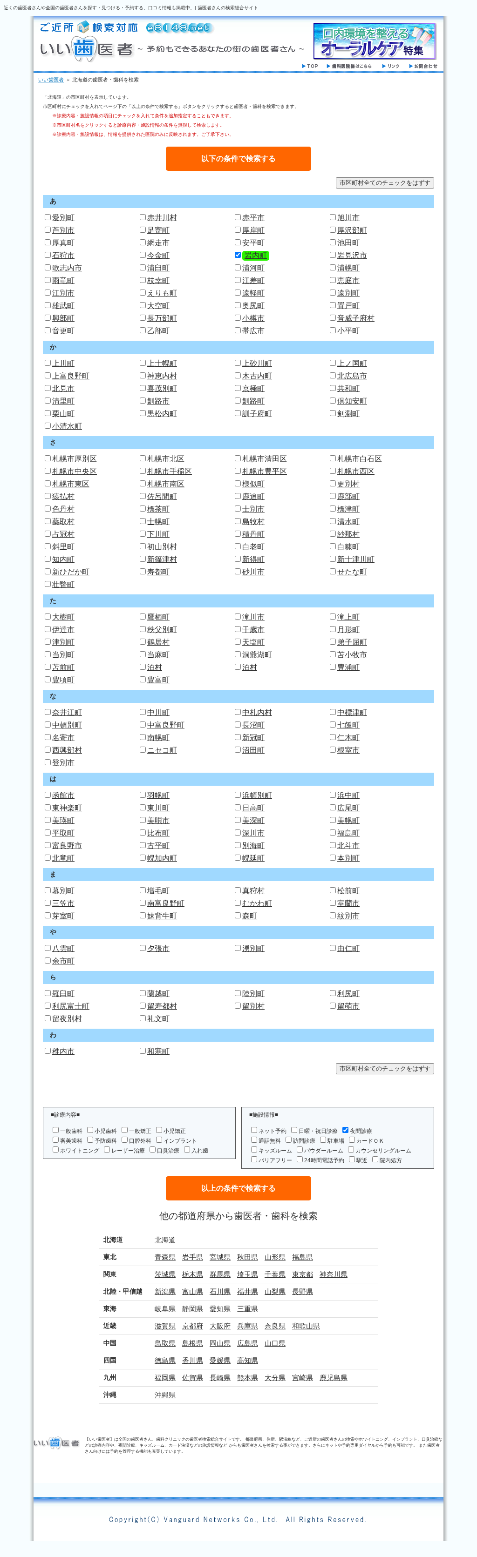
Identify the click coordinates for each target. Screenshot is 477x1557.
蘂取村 (63, 522)
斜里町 (63, 547)
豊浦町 (348, 667)
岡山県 (220, 1343)
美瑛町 (63, 820)
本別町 (348, 858)
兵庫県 (247, 1326)
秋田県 (247, 1257)
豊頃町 (63, 680)
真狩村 (253, 891)
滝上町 (348, 617)
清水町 (348, 522)
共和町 (348, 388)
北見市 (63, 388)
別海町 (253, 845)
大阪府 (220, 1326)
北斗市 (348, 845)
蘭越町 (158, 994)
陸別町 (253, 994)
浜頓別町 (257, 795)
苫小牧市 (352, 655)
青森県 (165, 1257)
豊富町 (158, 680)
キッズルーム (275, 1150)
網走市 (158, 243)
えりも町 (162, 293)
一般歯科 (71, 1131)
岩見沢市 (352, 255)
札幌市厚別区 (74, 459)
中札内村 (257, 712)
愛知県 (220, 1309)
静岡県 (192, 1309)
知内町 (63, 559)
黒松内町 (162, 414)
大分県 (275, 1378)
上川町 (63, 363)
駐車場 (335, 1141)
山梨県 (275, 1291)
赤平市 (253, 218)
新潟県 (165, 1291)
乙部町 (158, 331)
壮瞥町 (63, 584)
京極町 (253, 388)
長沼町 (253, 725)
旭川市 (348, 218)
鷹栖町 (158, 617)
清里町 (63, 401)
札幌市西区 (356, 471)
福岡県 (165, 1378)
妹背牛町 (162, 916)
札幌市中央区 (74, 471)
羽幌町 (158, 795)
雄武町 (63, 306)
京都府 (192, 1326)
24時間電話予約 (324, 1160)
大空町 (158, 306)
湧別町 (253, 948)
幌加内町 (162, 858)
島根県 (192, 1343)
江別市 (63, 293)
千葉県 (275, 1274)
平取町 (63, 833)
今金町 (158, 255)
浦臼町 (158, 268)
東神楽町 (67, 808)
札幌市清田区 (264, 459)
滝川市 (253, 617)
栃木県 (192, 1274)
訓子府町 (257, 414)
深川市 (253, 833)
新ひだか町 (70, 572)
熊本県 (247, 1378)
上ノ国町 (352, 363)
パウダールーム (323, 1150)
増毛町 (158, 891)
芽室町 (63, 916)
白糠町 (348, 547)
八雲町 (63, 948)
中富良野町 (165, 725)
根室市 (348, 750)
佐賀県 (192, 1378)
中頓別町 (67, 725)
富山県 (192, 1291)
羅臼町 (63, 994)
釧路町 (253, 401)
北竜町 (63, 858)
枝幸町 (158, 280)
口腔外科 (140, 1141)
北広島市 (352, 376)
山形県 (275, 1257)
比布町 (158, 833)
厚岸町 (253, 230)
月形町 (348, 630)
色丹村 (63, 509)
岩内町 (256, 255)
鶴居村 (158, 642)
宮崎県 (302, 1378)
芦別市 (63, 230)
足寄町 (158, 230)
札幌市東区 (70, 484)
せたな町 (352, 572)
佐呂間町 (162, 496)
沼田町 (253, 750)
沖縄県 (165, 1395)
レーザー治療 (128, 1150)
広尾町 (348, 808)
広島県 (247, 1343)
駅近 (362, 1160)
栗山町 (63, 414)
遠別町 (348, 293)
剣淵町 (348, 414)
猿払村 (63, 496)
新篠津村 (162, 559)
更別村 (348, 484)
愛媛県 (220, 1360)
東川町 (158, 808)
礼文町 (158, 1019)
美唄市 (158, 820)
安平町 (253, 243)
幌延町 (253, 858)
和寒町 (158, 1051)
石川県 (220, 1291)
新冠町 (253, 737)
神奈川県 (334, 1274)
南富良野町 (165, 903)
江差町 (253, 280)
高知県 (247, 1360)
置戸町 (348, 306)
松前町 (348, 891)
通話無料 (270, 1141)
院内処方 (391, 1160)
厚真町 (63, 243)
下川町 (158, 534)
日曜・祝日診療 (318, 1131)
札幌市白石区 (359, 459)
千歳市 (253, 630)
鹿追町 (253, 496)
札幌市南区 (165, 484)
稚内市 (63, 1051)
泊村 (154, 667)
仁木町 (348, 737)
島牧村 (253, 522)
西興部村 (67, 750)
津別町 (63, 642)
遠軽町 (253, 293)
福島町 (348, 833)
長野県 (302, 1291)
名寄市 (63, 737)
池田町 (348, 243)
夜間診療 (361, 1131)
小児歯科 (106, 1131)
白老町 (253, 547)
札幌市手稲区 (169, 471)
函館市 (63, 795)
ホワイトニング (79, 1150)
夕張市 (158, 948)
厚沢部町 (352, 230)
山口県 (275, 1343)
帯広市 (253, 331)
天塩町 (253, 642)
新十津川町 (356, 559)
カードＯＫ (370, 1141)
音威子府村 (356, 318)
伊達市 (63, 630)
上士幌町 (162, 363)
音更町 (63, 331)
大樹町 (63, 617)
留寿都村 (162, 1006)
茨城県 (165, 1274)
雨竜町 (63, 280)
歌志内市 (67, 268)
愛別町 (63, 218)
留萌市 (348, 1006)
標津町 (348, 509)
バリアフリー (275, 1160)
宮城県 (220, 1257)
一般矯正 (140, 1131)
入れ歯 (199, 1150)
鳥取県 (165, 1343)
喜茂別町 (162, 388)
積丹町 (253, 534)
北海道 (165, 1240)
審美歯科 (71, 1141)
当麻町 (158, 655)
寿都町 (158, 572)
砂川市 (253, 572)
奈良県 (275, 1326)
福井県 (247, 1291)
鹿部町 (348, 496)
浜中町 (348, 795)
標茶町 (158, 509)
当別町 (63, 655)
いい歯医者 (51, 79)
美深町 (253, 820)
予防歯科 (106, 1141)
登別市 (63, 763)
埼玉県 (247, 1274)
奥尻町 (253, 306)
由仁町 (348, 948)
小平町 (348, 331)
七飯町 (348, 725)
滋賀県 (165, 1326)
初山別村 (162, 547)
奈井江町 (67, 712)
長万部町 (162, 318)
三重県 (247, 1309)
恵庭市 (348, 280)
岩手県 (192, 1257)
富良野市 (67, 845)
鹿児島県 (334, 1378)
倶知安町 (352, 401)
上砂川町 (257, 363)
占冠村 (63, 534)
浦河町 (253, 268)
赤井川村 (162, 218)
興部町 (63, 318)
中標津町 (352, 712)
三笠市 (63, 903)
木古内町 (257, 376)
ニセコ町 (162, 750)
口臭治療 (168, 1150)
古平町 (158, 845)
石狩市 (63, 255)
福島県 (302, 1257)
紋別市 (348, 916)
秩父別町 (162, 630)
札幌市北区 (165, 459)
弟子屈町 (352, 642)
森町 (249, 916)
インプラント (180, 1141)
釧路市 (158, 401)
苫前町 (63, 667)
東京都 (302, 1274)
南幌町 (158, 737)
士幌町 (158, 522)
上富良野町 (70, 376)
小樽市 (253, 318)
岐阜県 (165, 1309)
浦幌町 (348, 268)
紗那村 (348, 534)
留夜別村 (67, 1019)
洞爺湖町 (257, 655)
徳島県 (165, 1360)
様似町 (253, 484)
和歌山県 (306, 1326)
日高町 (253, 808)
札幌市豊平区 (264, 471)
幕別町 (63, 891)
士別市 (253, 509)
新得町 (253, 559)
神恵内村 (162, 376)
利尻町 (348, 994)
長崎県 (220, 1378)
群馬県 (220, 1274)
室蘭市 (348, 903)
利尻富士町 (70, 1006)
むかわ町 (257, 903)
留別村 (253, 1006)
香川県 (192, 1360)
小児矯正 (175, 1131)
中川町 (158, 712)
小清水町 (67, 426)
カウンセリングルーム (383, 1150)
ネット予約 (272, 1131)
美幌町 (348, 820)
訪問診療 (304, 1141)
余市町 (63, 961)
